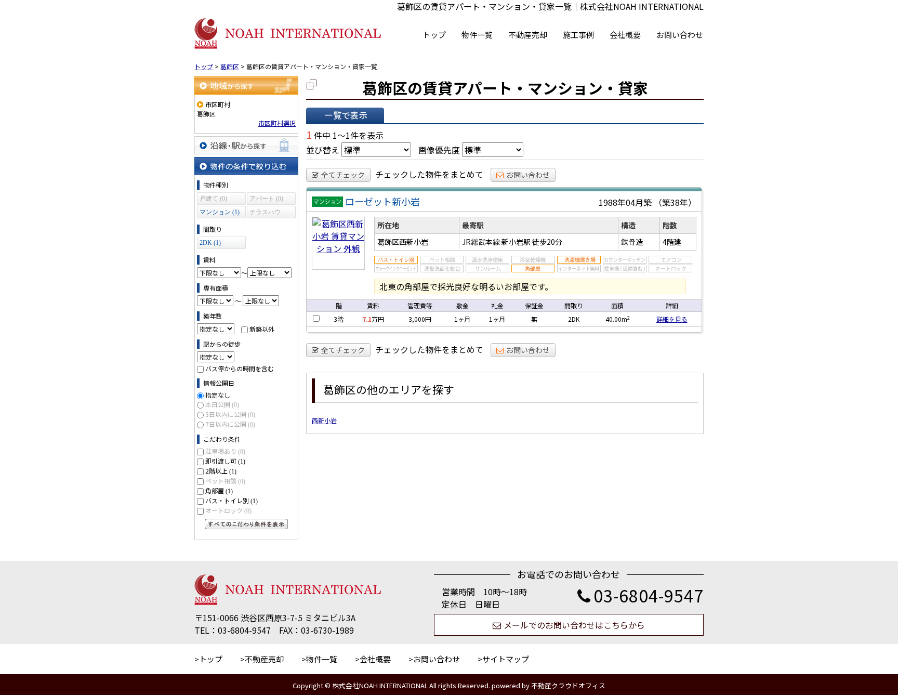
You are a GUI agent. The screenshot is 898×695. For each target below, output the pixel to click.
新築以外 (261, 328)
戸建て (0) (213, 198)
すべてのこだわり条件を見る (246, 524)
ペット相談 (225, 480)
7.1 (367, 318)
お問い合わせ (679, 34)
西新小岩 (324, 420)
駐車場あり (225, 451)
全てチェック (343, 174)
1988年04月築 (625, 202)
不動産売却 (527, 34)
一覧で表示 (345, 115)
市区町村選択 (277, 123)
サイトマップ (505, 658)
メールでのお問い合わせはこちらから (574, 625)
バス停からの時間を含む (239, 368)
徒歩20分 (547, 242)
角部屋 (219, 490)
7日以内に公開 (230, 423)
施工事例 (578, 34)
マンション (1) (220, 212)
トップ (434, 34)
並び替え (322, 149)
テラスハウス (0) (265, 213)
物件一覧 (477, 34)
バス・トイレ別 (231, 500)
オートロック (228, 510)
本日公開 (222, 404)
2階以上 (220, 470)
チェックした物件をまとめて (429, 174)
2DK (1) (210, 242)
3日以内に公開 (230, 414)
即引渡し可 (225, 460)
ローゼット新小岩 (382, 201)
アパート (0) (266, 198)
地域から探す (246, 85)
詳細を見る (672, 318)
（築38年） (675, 202)
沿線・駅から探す (246, 145)
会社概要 (625, 34)
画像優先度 (439, 149)
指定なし (217, 394)
